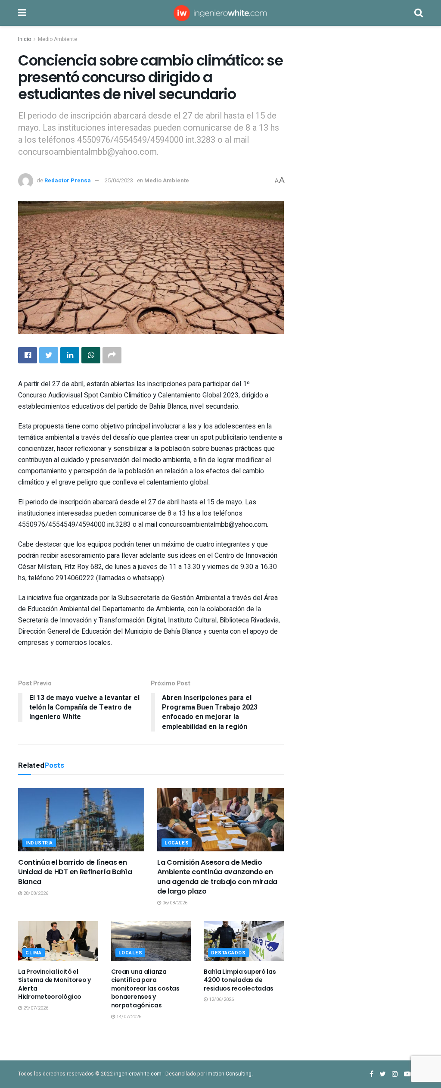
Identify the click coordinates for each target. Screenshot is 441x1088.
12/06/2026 (221, 999)
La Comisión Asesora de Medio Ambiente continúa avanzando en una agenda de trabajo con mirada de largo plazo (217, 876)
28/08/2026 (35, 893)
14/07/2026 (128, 1016)
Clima (33, 953)
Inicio (24, 39)
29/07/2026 (35, 1008)
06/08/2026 (174, 903)
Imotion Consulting (229, 1074)
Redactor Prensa (67, 180)
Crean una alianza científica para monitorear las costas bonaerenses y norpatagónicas (145, 988)
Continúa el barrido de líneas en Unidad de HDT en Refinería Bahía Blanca (75, 872)
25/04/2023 (119, 180)
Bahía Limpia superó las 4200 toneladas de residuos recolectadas (240, 980)
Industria (39, 843)
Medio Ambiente (57, 39)
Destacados (228, 953)
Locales (177, 843)
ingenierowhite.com (137, 1074)
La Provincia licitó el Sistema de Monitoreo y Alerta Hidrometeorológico (54, 984)
